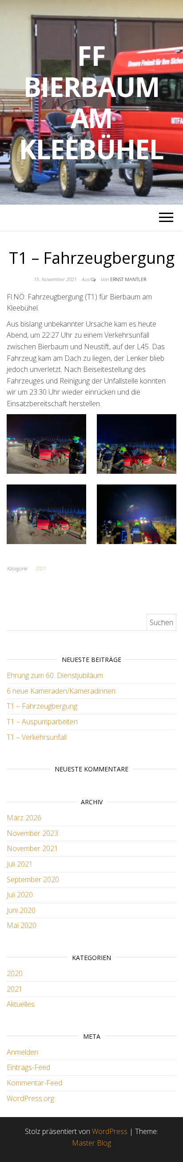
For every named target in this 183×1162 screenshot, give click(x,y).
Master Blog (91, 1143)
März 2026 (24, 818)
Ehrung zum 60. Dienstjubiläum (55, 675)
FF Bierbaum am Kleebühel (91, 102)
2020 (15, 973)
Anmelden (22, 1052)
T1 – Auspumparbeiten (42, 721)
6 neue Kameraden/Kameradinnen (61, 691)
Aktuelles (21, 1004)
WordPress (109, 1131)
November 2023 (32, 833)
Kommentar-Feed (34, 1083)
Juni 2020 (21, 910)
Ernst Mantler (128, 279)
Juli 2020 (20, 895)
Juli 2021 (20, 864)
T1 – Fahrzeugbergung (42, 706)
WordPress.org (30, 1098)
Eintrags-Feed (28, 1067)
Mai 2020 (21, 925)
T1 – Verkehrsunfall (37, 737)
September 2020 (33, 879)
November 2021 (32, 848)
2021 (40, 568)
